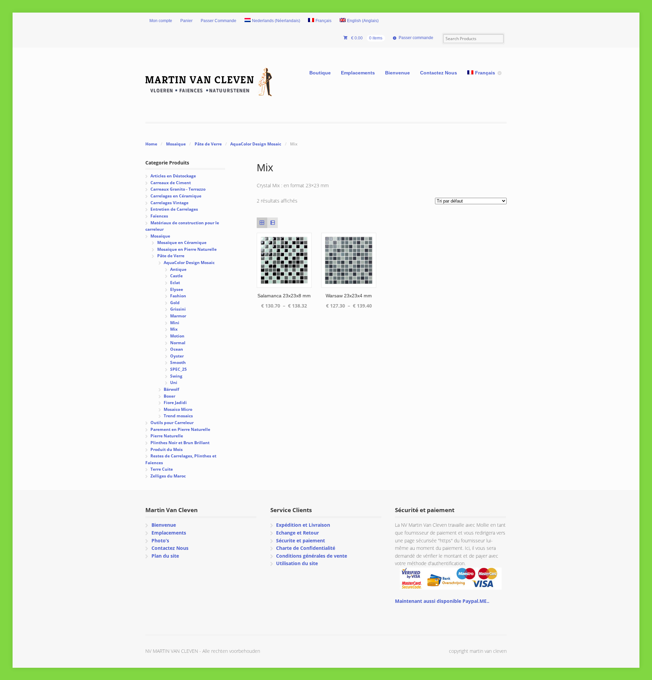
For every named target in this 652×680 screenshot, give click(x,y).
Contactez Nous (438, 72)
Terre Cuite (161, 469)
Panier (186, 20)
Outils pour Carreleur (172, 422)
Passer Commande (218, 20)
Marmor (178, 316)
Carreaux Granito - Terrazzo (177, 189)
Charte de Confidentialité (305, 548)
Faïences (159, 216)
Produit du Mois (166, 449)
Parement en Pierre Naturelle (180, 429)
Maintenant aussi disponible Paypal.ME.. (442, 601)
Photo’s (160, 540)
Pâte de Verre (208, 144)
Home (151, 144)
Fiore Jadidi (175, 402)
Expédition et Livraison (303, 525)
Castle (176, 276)
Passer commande (416, 37)
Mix (174, 329)
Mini (174, 323)
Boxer (169, 396)
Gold (175, 303)
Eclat (175, 282)
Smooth (178, 362)
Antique (178, 269)
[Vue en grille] (262, 222)
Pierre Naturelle (166, 436)
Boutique (320, 72)
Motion (177, 336)
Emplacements (358, 72)
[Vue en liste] (272, 222)
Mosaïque (176, 144)
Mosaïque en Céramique (181, 242)
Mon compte (160, 20)
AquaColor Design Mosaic (255, 144)
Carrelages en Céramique (175, 196)
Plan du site (165, 556)
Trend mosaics (178, 416)
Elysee (176, 289)
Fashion (178, 296)
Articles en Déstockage (173, 176)
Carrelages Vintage (169, 203)
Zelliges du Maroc (168, 476)
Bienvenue (397, 72)
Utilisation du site (297, 563)
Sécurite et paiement (300, 540)
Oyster (177, 356)
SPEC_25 (178, 369)
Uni (173, 382)
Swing (176, 376)
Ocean (176, 349)
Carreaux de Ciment (170, 183)
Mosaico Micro (178, 409)
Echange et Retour (297, 532)
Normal (177, 343)
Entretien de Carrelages (174, 209)
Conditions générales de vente (311, 556)
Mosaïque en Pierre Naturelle (187, 249)
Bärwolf (171, 389)
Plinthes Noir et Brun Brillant (180, 443)
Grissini (178, 309)
